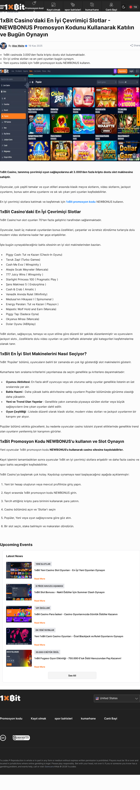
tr (135, 7)
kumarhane (88, 718)
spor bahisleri (63, 718)
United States (108, 698)
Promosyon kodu (11, 718)
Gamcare (49, 766)
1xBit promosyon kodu (81, 201)
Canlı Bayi (110, 718)
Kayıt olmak (38, 718)
